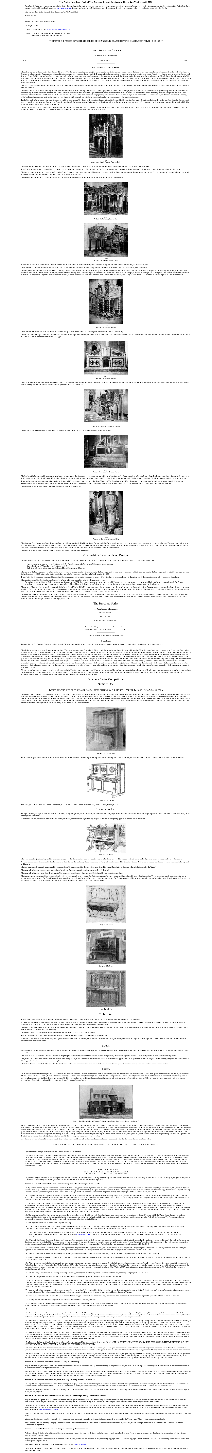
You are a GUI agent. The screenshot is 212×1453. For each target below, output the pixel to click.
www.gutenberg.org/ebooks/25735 (59, 29)
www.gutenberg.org (64, 8)
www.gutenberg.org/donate (48, 1409)
